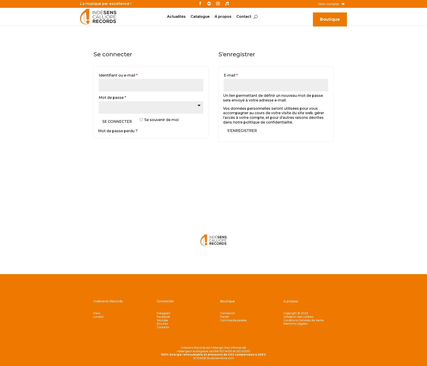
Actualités (176, 17)
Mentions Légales (295, 323)
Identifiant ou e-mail (118, 75)
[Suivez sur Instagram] (218, 3)
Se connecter (117, 121)
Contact (243, 17)
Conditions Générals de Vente (303, 320)
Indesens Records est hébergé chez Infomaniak (213, 347)
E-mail (231, 75)
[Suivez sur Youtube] (209, 3)
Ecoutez (162, 323)
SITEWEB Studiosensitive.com (213, 358)
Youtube (162, 320)
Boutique (330, 19)
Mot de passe (112, 97)
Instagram (164, 313)
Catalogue (200, 17)
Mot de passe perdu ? (118, 131)
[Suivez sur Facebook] (200, 3)
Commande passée (233, 320)
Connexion (227, 313)
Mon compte (328, 4)
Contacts (163, 327)
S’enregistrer (242, 131)
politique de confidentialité (268, 122)
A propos (223, 17)
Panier (224, 316)
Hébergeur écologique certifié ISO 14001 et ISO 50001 (213, 351)
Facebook (163, 316)
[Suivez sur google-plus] (226, 3)
